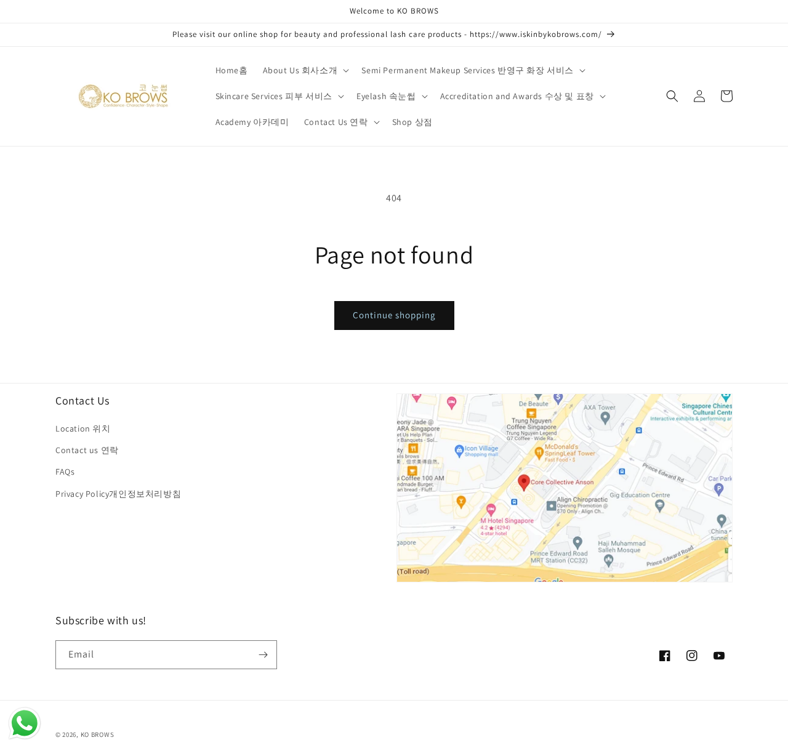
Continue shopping (394, 315)
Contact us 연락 (87, 450)
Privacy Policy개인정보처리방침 (118, 493)
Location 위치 (83, 428)
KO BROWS (98, 734)
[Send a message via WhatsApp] (24, 723)
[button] (305, 70)
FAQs (64, 471)
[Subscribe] (262, 654)
